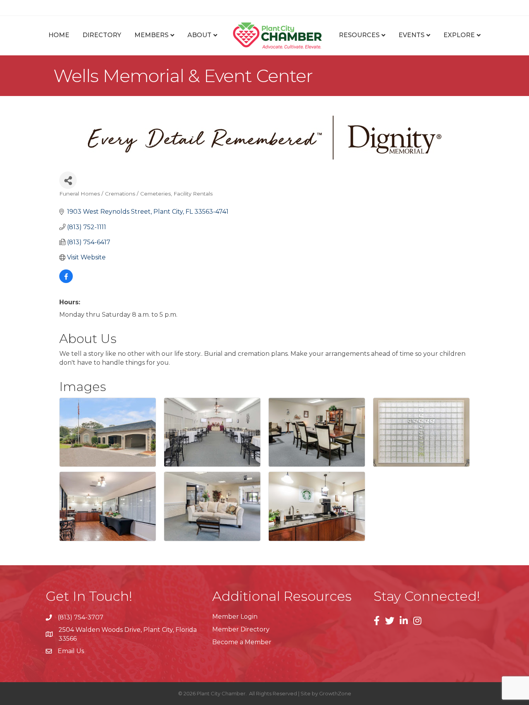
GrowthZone (335, 693)
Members (151, 35)
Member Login (235, 616)
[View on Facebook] (66, 281)
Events (411, 35)
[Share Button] (68, 180)
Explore (459, 35)
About (199, 35)
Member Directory (241, 629)
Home (58, 35)
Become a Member (241, 642)
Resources (359, 35)
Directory (101, 35)
